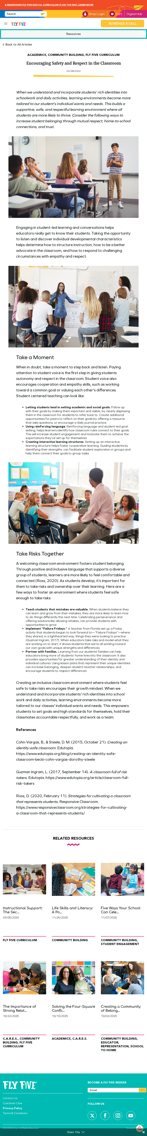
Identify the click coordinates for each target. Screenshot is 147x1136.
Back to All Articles (18, 44)
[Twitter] (92, 1115)
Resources (73, 34)
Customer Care (12, 1103)
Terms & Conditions (15, 1113)
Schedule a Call (122, 23)
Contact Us (10, 1098)
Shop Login (97, 14)
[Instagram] (118, 1115)
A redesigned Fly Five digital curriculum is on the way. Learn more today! (49, 8)
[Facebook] (105, 1115)
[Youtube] (130, 1115)
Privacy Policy (12, 1108)
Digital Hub (134, 14)
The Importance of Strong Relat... (19, 1009)
